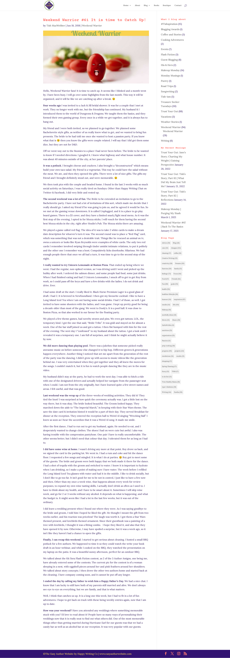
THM (175, 371)
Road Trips (167, 86)
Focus (177, 274)
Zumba (178, 392)
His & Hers (167, 65)
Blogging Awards (170, 29)
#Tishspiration (169, 23)
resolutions (168, 356)
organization (168, 335)
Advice (166, 243)
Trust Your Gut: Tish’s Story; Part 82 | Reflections (173, 195)
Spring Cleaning (169, 366)
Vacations (166, 116)
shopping (167, 361)
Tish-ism (166, 96)
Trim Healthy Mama (171, 382)
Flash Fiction (168, 54)
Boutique (167, 5)
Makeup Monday (170, 70)
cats (165, 248)
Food (165, 279)
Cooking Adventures (172, 39)
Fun (165, 284)
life (176, 305)
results (180, 356)
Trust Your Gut (169, 111)
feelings (166, 274)
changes (176, 248)
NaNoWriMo (168, 325)
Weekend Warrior (92, 25)
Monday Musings (170, 75)
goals (174, 284)
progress (167, 351)
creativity (167, 263)
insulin (166, 305)
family (178, 269)
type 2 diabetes (169, 387)
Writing (165, 140)
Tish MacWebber (55, 25)
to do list (167, 377)
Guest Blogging (169, 59)
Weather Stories (170, 121)
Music (176, 320)
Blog (146, 5)
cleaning (166, 253)
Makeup (166, 310)
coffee (177, 253)
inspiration (179, 299)
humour (166, 299)
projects (179, 351)
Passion (166, 341)
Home (126, 5)
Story (165, 371)
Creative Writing (169, 258)
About (137, 5)
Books (156, 5)
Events (164, 49)
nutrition (167, 330)
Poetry (164, 80)
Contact (178, 5)
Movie (166, 320)
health (166, 289)
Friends (176, 279)
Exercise (166, 269)
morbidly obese (169, 315)
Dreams (179, 263)
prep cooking (168, 346)
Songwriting (167, 91)
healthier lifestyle (170, 294)
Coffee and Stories (171, 34)
